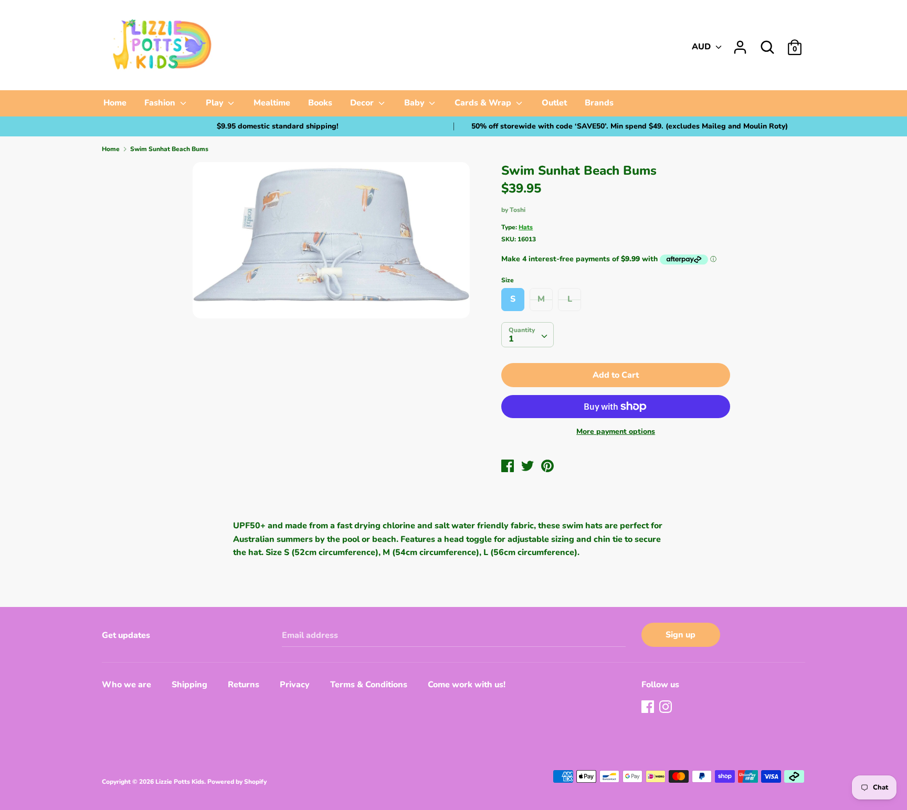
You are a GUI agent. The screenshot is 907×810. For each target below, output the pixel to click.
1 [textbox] (511, 339)
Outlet (554, 103)
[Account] (740, 43)
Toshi (517, 210)
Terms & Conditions (368, 684)
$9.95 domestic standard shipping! (278, 126)
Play (216, 103)
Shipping (189, 684)
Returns (243, 684)
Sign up (680, 635)
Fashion (160, 103)
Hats (526, 227)
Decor (363, 103)
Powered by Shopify (237, 781)
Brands (599, 103)
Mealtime (272, 103)
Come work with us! (466, 684)
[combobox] (527, 334)
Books (320, 103)
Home (114, 103)
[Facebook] (648, 708)
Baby (415, 103)
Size (507, 280)
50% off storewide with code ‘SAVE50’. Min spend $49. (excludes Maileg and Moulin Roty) (629, 126)
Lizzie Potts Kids (179, 781)
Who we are (126, 684)
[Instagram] (666, 708)
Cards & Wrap (484, 103)
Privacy (295, 684)
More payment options (615, 431)
